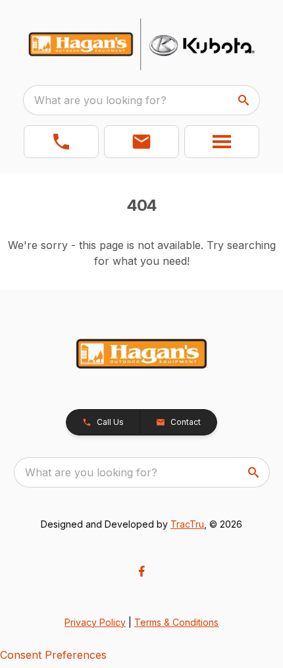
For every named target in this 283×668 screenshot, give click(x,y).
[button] (61, 141)
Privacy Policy (95, 622)
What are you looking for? (100, 100)
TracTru (187, 524)
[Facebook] (141, 571)
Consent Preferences (53, 654)
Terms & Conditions (176, 622)
